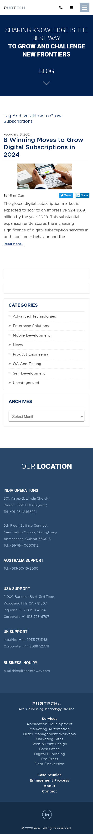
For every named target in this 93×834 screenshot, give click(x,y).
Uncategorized (26, 382)
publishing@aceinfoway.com (27, 671)
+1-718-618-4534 (32, 610)
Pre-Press (49, 759)
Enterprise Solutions (31, 325)
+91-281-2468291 (23, 512)
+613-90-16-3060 (24, 568)
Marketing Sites (49, 739)
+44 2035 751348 (33, 640)
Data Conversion (49, 764)
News (18, 344)
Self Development (29, 373)
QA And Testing (27, 363)
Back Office (49, 749)
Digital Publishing (49, 754)
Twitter (66, 195)
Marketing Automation (50, 729)
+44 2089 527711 (35, 646)
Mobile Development (31, 335)
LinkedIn (82, 195)
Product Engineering (31, 354)
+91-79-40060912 (24, 545)
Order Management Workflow (49, 734)
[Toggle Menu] (84, 7)
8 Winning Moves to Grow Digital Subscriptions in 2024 (43, 147)
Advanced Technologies (34, 316)
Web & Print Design (49, 744)
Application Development (49, 724)
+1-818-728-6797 (35, 616)
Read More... (13, 244)
